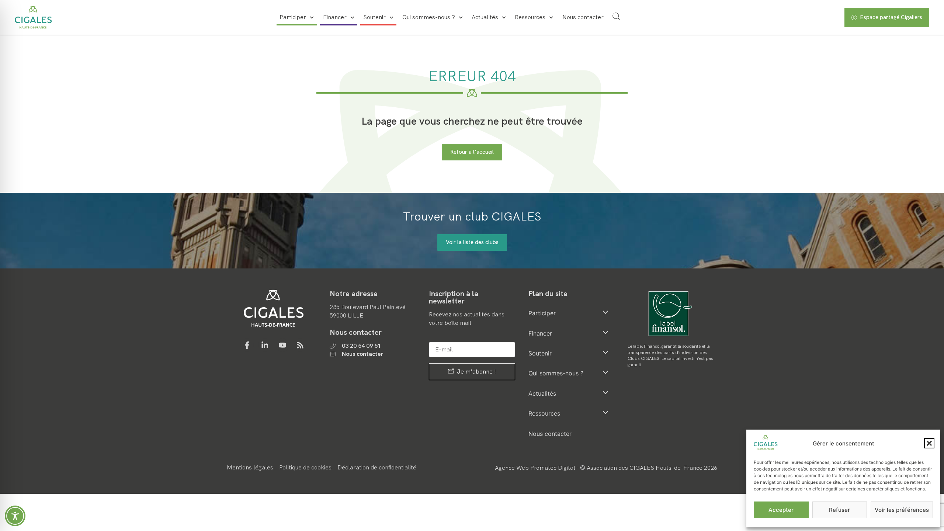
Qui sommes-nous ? (428, 17)
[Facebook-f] (247, 345)
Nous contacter (583, 17)
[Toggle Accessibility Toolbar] (15, 515)
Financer (335, 17)
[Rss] (300, 345)
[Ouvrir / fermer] (605, 312)
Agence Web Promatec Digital (535, 468)
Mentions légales (250, 467)
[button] (929, 443)
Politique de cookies (305, 467)
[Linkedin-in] (264, 345)
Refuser (839, 509)
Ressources (530, 17)
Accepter (781, 509)
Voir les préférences (902, 509)
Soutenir (374, 17)
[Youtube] (282, 345)
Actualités (485, 17)
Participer (293, 17)
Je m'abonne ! (475, 371)
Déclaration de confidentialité (376, 467)
